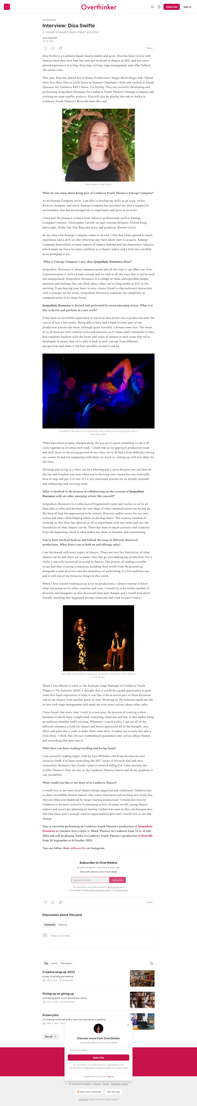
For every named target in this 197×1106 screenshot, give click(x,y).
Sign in (187, 6)
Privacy (97, 1084)
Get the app (113, 1091)
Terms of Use (113, 1064)
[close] (128, 1024)
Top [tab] (46, 963)
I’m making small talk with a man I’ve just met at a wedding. (74, 1019)
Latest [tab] (54, 963)
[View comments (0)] (53, 48)
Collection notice (119, 1084)
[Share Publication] (159, 7)
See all (48, 1036)
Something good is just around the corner (64, 997)
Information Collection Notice (97, 1067)
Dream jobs (50, 1015)
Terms (106, 1084)
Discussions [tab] (66, 963)
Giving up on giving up (58, 993)
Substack (83, 1099)
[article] (98, 978)
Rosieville (147, 836)
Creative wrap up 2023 (58, 972)
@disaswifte (78, 848)
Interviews (49, 20)
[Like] (45, 48)
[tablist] (55, 925)
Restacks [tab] (62, 924)
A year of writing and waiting (57, 976)
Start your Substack (90, 1091)
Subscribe (171, 6)
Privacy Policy (122, 1067)
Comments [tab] (49, 924)
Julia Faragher (49, 38)
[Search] (152, 7)
